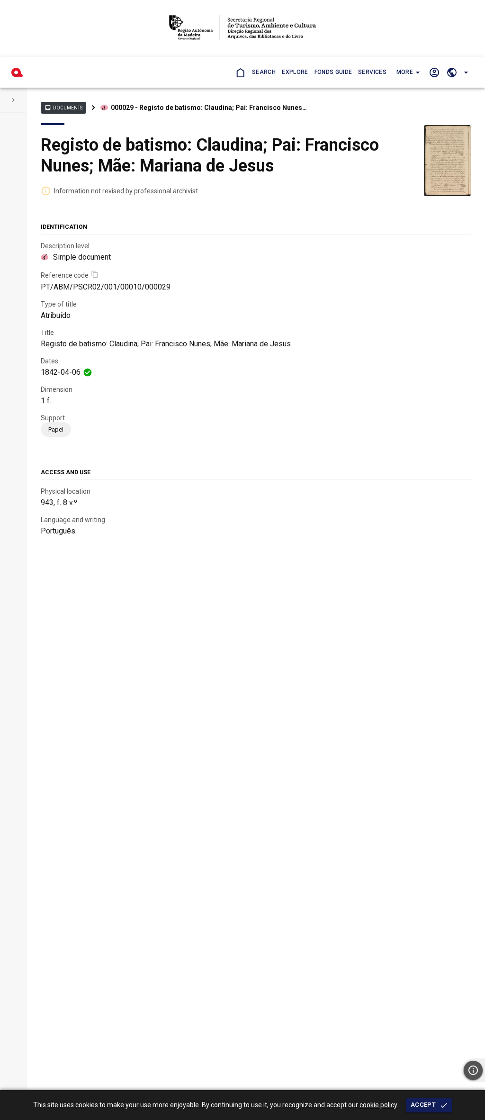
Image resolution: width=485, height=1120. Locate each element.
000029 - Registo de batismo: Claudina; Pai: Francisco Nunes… (209, 107)
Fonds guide (333, 72)
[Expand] (13, 100)
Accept (423, 1104)
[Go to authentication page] (434, 72)
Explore (295, 72)
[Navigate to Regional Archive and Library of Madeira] (242, 28)
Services (372, 72)
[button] (407, 72)
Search (264, 72)
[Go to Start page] (240, 72)
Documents (63, 107)
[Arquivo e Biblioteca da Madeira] (17, 72)
